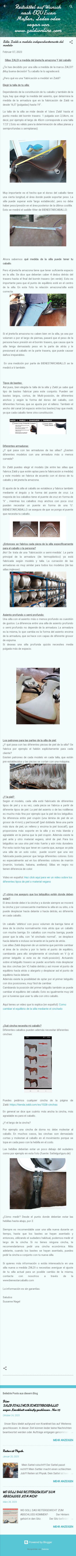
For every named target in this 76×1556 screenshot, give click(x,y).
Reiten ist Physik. (13, 1451)
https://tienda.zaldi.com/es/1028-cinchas (33, 1104)
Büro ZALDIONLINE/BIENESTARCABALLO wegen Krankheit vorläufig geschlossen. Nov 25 (31, 1405)
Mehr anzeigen (63, 1440)
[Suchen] (71, 7)
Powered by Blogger (40, 1542)
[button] (71, 42)
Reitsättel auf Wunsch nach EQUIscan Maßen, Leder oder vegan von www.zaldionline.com (38, 18)
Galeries (45, 1549)
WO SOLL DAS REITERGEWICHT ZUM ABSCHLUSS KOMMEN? (29, 1494)
